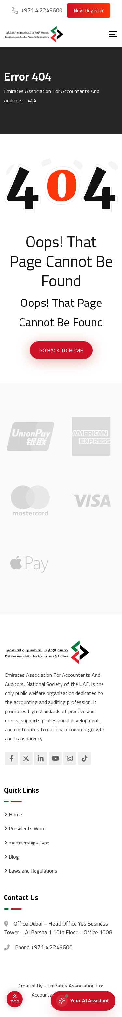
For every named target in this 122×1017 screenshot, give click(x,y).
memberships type (29, 843)
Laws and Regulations (33, 871)
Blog (14, 857)
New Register (89, 10)
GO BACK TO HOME (61, 350)
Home (15, 814)
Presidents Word (27, 828)
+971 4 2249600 (41, 10)
